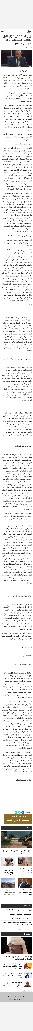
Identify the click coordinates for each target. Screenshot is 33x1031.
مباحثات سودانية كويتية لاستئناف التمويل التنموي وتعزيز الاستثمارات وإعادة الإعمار (17, 923)
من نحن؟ (24, 996)
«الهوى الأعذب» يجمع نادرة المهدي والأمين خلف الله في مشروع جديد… (13, 966)
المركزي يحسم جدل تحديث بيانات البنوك (20, 918)
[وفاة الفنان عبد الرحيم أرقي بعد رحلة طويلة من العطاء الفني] (16, 945)
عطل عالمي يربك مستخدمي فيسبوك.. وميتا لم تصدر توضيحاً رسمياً (12, 975)
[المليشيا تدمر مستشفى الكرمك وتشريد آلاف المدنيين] (16, 839)
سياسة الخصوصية (11, 996)
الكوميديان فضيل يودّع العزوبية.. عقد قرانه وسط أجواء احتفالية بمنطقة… (12, 984)
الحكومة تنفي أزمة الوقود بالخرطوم (21, 914)
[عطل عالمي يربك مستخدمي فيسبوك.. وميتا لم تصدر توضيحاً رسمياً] (28, 975)
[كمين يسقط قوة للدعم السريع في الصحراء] (25, 861)
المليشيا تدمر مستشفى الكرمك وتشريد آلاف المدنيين (17, 851)
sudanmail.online (12, 999)
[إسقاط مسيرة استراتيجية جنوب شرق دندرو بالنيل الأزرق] (8, 883)
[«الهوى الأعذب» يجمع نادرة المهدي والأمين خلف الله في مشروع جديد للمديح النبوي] (28, 966)
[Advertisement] (16, 13)
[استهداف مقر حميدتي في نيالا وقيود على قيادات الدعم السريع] (8, 861)
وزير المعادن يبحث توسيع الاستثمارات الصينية (19, 909)
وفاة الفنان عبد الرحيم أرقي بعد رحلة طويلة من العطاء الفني (18, 958)
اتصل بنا (19, 996)
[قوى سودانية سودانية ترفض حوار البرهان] (25, 883)
